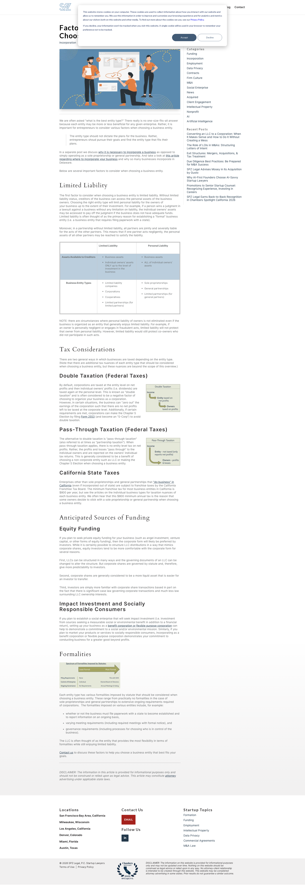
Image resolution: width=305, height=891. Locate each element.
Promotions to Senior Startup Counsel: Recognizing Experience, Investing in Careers (211, 189)
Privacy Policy (197, 19)
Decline (210, 37)
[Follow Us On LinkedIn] (125, 838)
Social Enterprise (197, 87)
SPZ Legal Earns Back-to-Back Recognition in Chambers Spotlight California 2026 (214, 198)
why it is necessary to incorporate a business (127, 152)
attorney (170, 775)
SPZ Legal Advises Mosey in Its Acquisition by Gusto (214, 171)
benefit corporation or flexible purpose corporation (140, 625)
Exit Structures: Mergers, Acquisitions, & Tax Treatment (212, 155)
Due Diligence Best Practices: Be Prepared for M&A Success (214, 163)
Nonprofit (193, 111)
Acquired (192, 97)
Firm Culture (194, 77)
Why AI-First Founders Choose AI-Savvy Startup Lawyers (212, 179)
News (190, 92)
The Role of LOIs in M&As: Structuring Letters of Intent (211, 147)
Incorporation (67, 42)
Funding (192, 53)
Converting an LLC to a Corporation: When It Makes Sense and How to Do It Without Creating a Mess (214, 137)
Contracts (193, 73)
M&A (190, 82)
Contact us (66, 752)
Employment (195, 63)
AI (188, 116)
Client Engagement (199, 102)
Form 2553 (88, 416)
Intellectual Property (199, 106)
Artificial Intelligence (200, 121)
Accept (184, 37)
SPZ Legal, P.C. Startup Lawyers (87, 863)
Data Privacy (195, 68)
